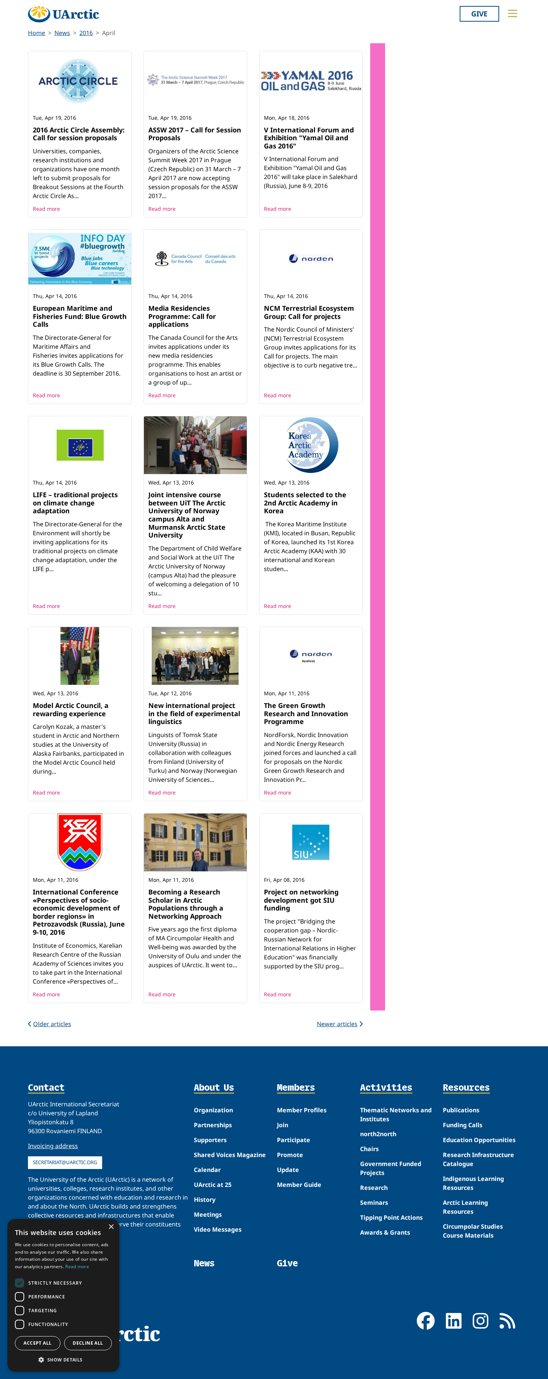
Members (296, 1088)
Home (36, 33)
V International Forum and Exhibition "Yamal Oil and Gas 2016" (309, 137)
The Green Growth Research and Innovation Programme (306, 713)
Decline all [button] (88, 1343)
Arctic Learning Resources (465, 1207)
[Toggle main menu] (512, 13)
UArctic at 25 (213, 1185)
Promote (290, 1155)
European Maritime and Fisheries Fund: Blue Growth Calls (80, 316)
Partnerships (213, 1125)
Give (479, 14)
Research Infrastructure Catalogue (478, 1159)
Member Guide (299, 1185)
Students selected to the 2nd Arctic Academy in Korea (305, 502)
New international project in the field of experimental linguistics (194, 713)
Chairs (369, 1149)
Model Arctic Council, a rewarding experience (70, 709)
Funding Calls (462, 1125)
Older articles (52, 1024)
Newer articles (337, 1024)
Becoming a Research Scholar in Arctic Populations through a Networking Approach (185, 904)
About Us (214, 1088)
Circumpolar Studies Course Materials (473, 1230)
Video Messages (218, 1229)
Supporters (210, 1140)
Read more (46, 208)
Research (374, 1188)
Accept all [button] (37, 1343)
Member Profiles (302, 1110)
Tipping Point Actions (391, 1217)
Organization (213, 1110)
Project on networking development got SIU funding (301, 899)
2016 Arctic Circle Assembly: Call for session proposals (79, 133)
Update (288, 1170)
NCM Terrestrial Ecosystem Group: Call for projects (309, 312)
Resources (466, 1088)
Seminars (374, 1202)
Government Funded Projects (390, 1168)
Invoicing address (53, 1146)
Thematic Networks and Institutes (396, 1114)
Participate (293, 1140)
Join (282, 1125)
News (62, 33)
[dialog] (63, 1295)
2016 (86, 33)
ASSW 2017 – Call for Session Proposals (194, 133)
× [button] (111, 1227)
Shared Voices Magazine (230, 1155)
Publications (461, 1110)
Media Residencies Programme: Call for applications (182, 316)
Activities (386, 1088)
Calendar (207, 1170)
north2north (378, 1134)
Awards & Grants (385, 1232)
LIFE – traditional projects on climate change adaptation (75, 502)
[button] (63, 1359)
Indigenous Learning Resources (473, 1183)
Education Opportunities (479, 1140)
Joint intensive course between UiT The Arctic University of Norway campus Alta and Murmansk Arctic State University (187, 514)
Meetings (208, 1214)
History (204, 1199)
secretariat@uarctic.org (65, 1162)
